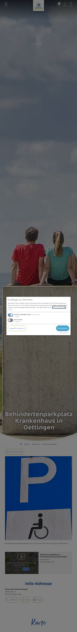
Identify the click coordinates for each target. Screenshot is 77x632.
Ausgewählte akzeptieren (17, 328)
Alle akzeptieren (63, 328)
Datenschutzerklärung (59, 307)
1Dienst (16, 317)
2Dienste (17, 322)
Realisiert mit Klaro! (64, 333)
